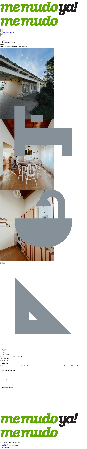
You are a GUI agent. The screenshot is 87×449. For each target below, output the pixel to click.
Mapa (13, 32)
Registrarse (7, 35)
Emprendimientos (3, 32)
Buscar (4, 40)
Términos (2, 444)
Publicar (3, 35)
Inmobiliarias (9, 32)
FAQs (6, 445)
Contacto (9, 445)
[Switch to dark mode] (0, 36)
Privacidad (6, 444)
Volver (2, 44)
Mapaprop (7, 447)
